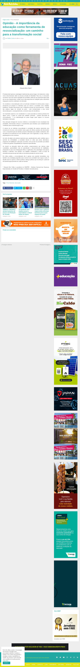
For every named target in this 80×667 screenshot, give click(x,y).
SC (34, 1)
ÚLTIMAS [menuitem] (22, 4)
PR (37, 1)
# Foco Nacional (14, 19)
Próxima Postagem (45, 244)
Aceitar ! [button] (6, 663)
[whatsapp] (11, 3)
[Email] (30, 188)
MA (58, 1)
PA (52, 1)
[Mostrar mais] (33, 188)
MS (43, 1)
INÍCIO (28, 664)
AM (49, 1)
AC (64, 1)
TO (61, 1)
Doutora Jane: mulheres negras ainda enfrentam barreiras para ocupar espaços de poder (42, 212)
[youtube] (9, 3)
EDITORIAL (61, 664)
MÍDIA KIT (68, 664)
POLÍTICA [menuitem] (39, 4)
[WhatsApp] (24, 188)
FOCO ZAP (76, 664)
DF (1, 1)
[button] (73, 4)
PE (26, 1)
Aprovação (18, 183)
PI (24, 1)
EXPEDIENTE (53, 664)
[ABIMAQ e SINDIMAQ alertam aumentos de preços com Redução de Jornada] (10, 202)
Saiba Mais (5, 660)
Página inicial (6, 19)
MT (46, 1)
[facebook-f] (2, 3)
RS (40, 1)
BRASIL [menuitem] (55, 4)
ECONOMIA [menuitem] (63, 4)
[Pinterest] (27, 188)
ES (15, 1)
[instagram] (67, 657)
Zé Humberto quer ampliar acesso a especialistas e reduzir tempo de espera (25, 212)
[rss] (15, 3)
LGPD (46, 664)
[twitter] (4, 3)
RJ (10, 1)
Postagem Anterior (7, 244)
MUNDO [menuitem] (48, 4)
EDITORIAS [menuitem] (31, 4)
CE (21, 1)
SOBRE (33, 664)
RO (55, 1)
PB (32, 1)
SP (7, 1)
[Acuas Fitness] (40, 646)
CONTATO (40, 664)
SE (66, 1)
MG (13, 1)
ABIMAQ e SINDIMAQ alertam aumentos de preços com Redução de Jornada (9, 212)
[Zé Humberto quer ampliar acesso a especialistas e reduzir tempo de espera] (26, 202)
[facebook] (57, 657)
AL (29, 1)
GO (4, 1)
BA (18, 1)
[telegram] (13, 3)
